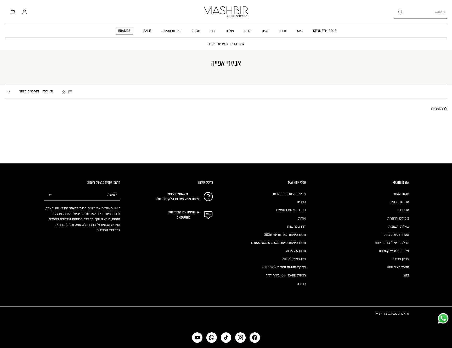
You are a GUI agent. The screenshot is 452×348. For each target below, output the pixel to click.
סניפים (301, 202)
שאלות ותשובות (398, 227)
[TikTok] (226, 337)
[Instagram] (240, 337)
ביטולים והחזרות (398, 218)
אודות (302, 218)
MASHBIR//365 (386, 314)
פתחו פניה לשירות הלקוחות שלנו (177, 199)
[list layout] (70, 91)
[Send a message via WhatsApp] (443, 318)
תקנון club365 (296, 251)
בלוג (406, 275)
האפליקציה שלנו (398, 267)
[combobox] (420, 12)
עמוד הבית (237, 44)
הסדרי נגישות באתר (396, 235)
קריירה (301, 284)
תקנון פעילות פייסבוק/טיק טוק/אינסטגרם (278, 243)
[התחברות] (23, 12)
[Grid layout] (63, 91)
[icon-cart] (12, 12)
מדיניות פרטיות (399, 202)
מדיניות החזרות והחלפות (289, 194)
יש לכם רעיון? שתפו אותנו (392, 243)
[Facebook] (255, 337)
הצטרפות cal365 (294, 259)
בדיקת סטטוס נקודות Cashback (284, 267)
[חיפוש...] (400, 12)
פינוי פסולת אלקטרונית (394, 251)
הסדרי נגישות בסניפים (291, 210)
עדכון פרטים (400, 259)
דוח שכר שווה (296, 227)
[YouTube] (197, 337)
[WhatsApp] (211, 337)
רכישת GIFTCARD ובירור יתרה (285, 275)
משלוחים (403, 210)
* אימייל (112, 195)
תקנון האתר (401, 194)
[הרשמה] (50, 195)
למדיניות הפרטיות (108, 230)
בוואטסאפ (183, 217)
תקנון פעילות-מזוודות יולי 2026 (285, 235)
